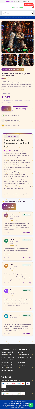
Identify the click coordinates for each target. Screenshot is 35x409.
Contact (18, 1)
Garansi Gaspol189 (7, 362)
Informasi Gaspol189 (7, 357)
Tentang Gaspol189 (7, 352)
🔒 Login (6, 109)
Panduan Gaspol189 (7, 370)
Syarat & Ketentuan (23, 354)
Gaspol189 (9, 1)
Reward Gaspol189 (7, 365)
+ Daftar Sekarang (20, 109)
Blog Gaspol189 (6, 354)
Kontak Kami (21, 362)
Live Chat (20, 352)
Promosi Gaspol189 (7, 360)
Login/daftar (29, 4)
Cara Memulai (22, 360)
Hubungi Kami (22, 365)
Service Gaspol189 (6, 367)
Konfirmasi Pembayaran (25, 357)
